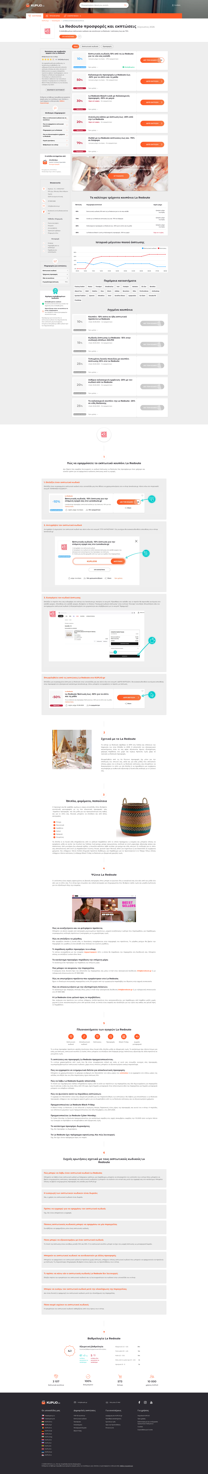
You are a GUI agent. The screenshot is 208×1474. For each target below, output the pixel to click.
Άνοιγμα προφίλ (54, 164)
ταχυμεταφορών (90, 952)
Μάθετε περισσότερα (126, 1466)
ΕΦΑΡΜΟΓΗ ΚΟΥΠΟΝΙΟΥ (56, 90)
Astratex (135, 286)
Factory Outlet (79, 286)
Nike (134, 291)
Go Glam (142, 295)
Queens (91, 295)
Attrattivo (101, 295)
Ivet (118, 286)
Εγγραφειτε (119, 176)
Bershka (152, 286)
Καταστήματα (56, 20)
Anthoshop (155, 291)
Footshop (78, 300)
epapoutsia (132, 295)
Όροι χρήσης (92, 67)
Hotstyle (126, 286)
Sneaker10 (152, 295)
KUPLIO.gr (45, 20)
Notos (90, 286)
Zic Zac (143, 286)
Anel (109, 295)
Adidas (117, 291)
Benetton (126, 291)
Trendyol (99, 286)
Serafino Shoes (120, 295)
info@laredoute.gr (144, 971)
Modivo (94, 291)
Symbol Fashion (80, 295)
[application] (120, 259)
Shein (109, 291)
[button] (149, 248)
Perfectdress (144, 291)
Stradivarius (109, 286)
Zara (102, 291)
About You (78, 291)
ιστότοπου (124, 1073)
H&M (87, 291)
